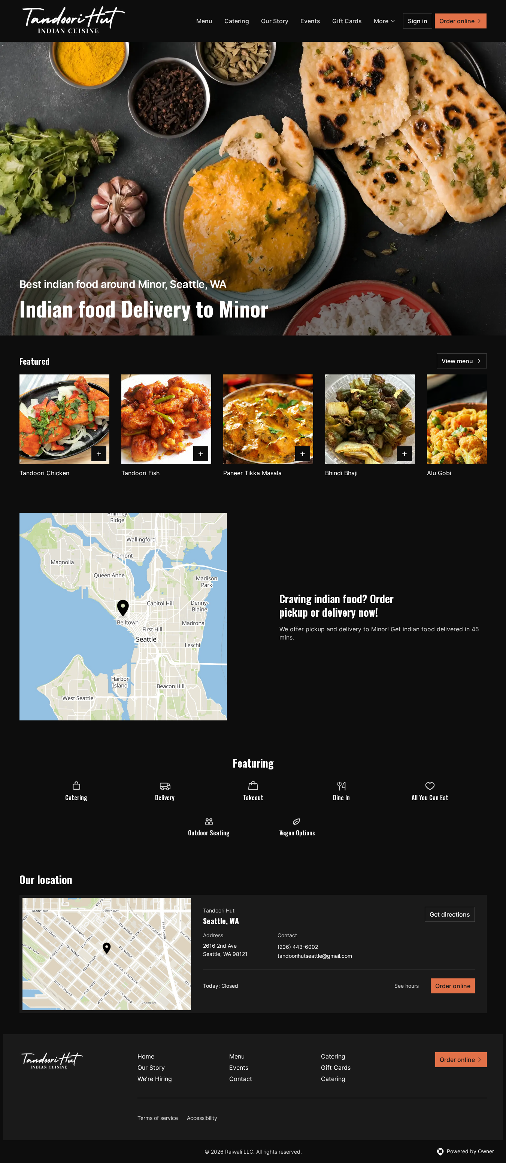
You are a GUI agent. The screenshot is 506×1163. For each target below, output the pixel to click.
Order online (452, 986)
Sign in (417, 21)
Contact (240, 1078)
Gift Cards (347, 21)
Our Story (274, 21)
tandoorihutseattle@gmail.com (315, 956)
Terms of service (157, 1118)
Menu (204, 21)
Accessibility (202, 1118)
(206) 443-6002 (298, 947)
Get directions (450, 914)
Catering (236, 21)
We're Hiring (154, 1078)
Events (310, 21)
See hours (406, 986)
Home (145, 1056)
